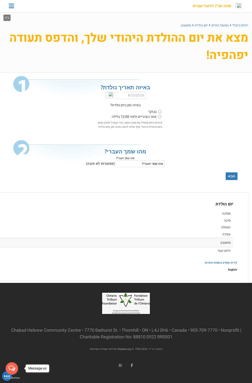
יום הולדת (201, 25)
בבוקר (152, 111)
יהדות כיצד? (240, 25)
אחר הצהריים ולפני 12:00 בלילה (134, 116)
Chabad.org (124, 349)
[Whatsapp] (120, 365)
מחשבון (186, 25)
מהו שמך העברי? (125, 158)
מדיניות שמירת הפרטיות (103, 349)
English (232, 270)
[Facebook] (132, 365)
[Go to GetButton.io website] (12, 378)
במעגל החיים (220, 25)
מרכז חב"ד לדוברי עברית (212, 6)
